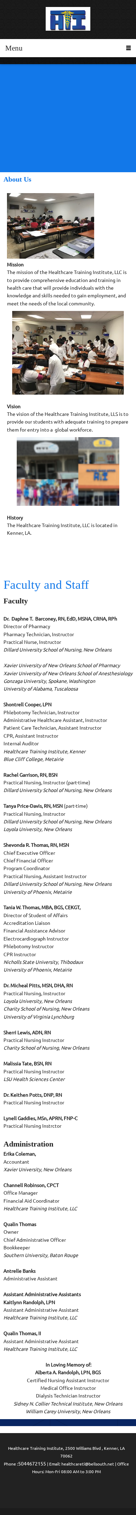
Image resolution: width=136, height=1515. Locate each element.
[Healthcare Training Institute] (68, 19)
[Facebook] (66, 1490)
